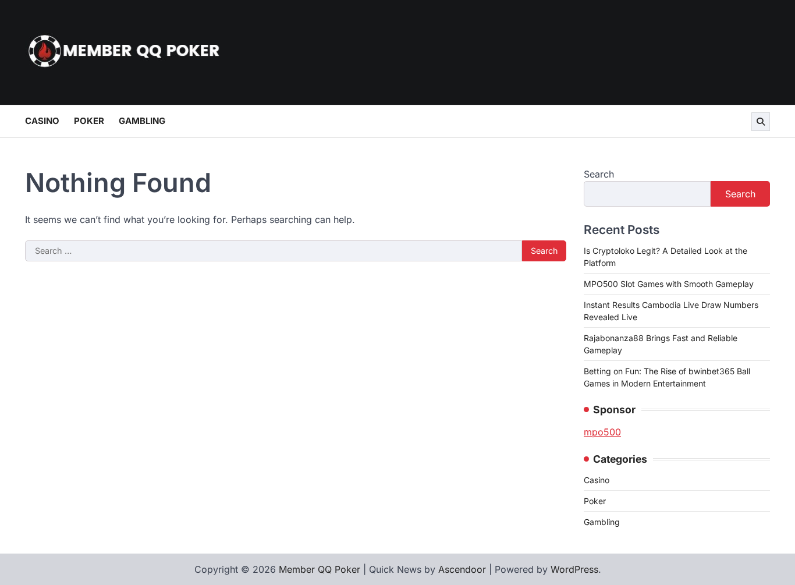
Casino (42, 120)
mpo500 (602, 432)
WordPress (574, 569)
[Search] (760, 121)
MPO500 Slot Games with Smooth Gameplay (669, 284)
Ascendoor (462, 569)
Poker (89, 120)
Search (599, 174)
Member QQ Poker (319, 569)
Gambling (142, 120)
